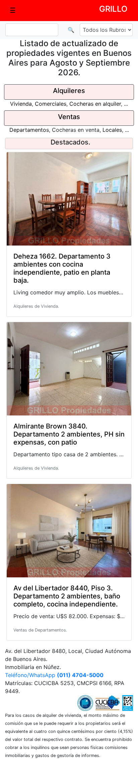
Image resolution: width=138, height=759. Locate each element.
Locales (112, 129)
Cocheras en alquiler (95, 103)
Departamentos (29, 129)
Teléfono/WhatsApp (54, 675)
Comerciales (50, 103)
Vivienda (21, 103)
